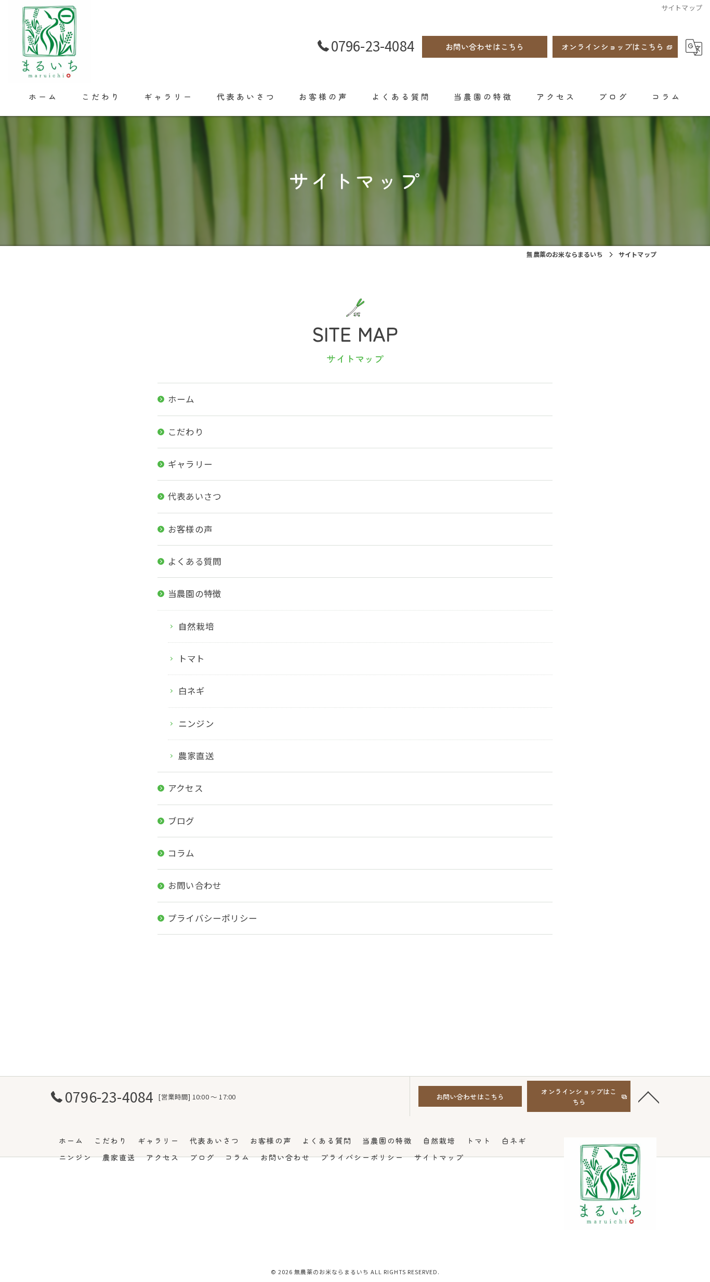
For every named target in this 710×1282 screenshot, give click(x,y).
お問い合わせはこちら (484, 46)
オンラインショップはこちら (612, 46)
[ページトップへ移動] (648, 1096)
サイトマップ (439, 1157)
